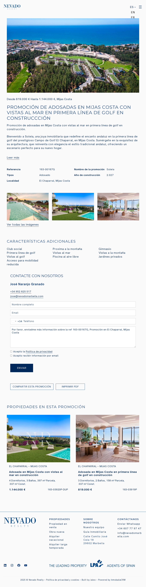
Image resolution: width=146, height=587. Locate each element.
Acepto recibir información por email (35, 355)
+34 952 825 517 (20, 291)
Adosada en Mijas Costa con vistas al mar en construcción (36, 473)
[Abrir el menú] (140, 7)
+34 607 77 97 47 (129, 528)
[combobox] (16, 321)
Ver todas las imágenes (23, 224)
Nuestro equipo (93, 527)
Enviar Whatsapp (128, 523)
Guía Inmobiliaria (94, 531)
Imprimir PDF (70, 386)
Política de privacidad (39, 351)
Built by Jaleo (89, 580)
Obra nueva (56, 531)
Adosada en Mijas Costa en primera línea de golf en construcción (107, 473)
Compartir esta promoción (32, 386)
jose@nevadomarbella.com (26, 296)
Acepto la (32, 351)
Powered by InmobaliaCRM (112, 580)
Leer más (13, 157)
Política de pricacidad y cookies (62, 580)
